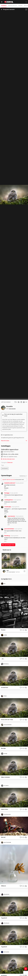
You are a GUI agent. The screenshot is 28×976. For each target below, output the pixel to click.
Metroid (3, 837)
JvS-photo (5, 785)
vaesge (4, 753)
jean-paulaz (6, 951)
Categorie (7, 462)
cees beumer (12, 408)
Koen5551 (7, 493)
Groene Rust (4, 687)
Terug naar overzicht (8, 9)
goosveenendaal (9, 528)
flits (8, 570)
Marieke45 (7, 535)
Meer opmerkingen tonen (8, 544)
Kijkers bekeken (5, 777)
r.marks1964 (7, 506)
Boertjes (3, 748)
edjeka (5, 635)
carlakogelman (8, 499)
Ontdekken (4, 5)
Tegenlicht (4, 918)
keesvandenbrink (7, 724)
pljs (4, 583)
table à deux (4, 809)
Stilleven (3, 886)
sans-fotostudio (7, 842)
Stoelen (3, 630)
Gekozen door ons (12, 5)
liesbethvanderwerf (9, 483)
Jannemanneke (7, 814)
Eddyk (5, 696)
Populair (20, 5)
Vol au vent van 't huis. (7, 719)
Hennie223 (6, 663)
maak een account (10, 479)
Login (3, 479)
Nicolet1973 (6, 894)
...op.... (2, 658)
